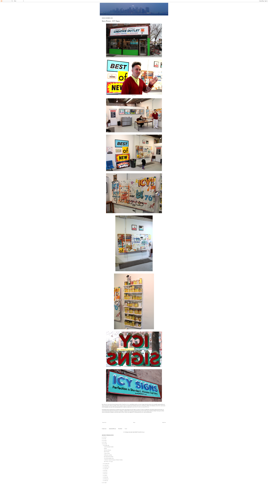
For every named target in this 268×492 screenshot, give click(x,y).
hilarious (128, 404)
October (105, 465)
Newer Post (104, 422)
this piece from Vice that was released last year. (140, 407)
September (106, 466)
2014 (104, 440)
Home (134, 422)
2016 (104, 437)
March (105, 477)
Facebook (120, 428)
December (106, 445)
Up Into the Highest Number (108, 446)
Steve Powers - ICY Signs (108, 461)
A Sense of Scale (107, 453)
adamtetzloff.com (112, 428)
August (105, 468)
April (105, 475)
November (106, 463)
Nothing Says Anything (108, 454)
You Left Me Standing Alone (109, 458)
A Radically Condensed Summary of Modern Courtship (113, 459)
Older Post (164, 422)
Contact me (104, 428)
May (105, 473)
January (105, 480)
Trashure (105, 448)
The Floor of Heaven (107, 450)
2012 (104, 443)
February (105, 478)
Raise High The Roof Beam (108, 456)
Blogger (143, 432)
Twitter (126, 428)
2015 (104, 438)
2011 (104, 482)
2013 (104, 442)
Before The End (106, 451)
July (105, 470)
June (105, 472)
